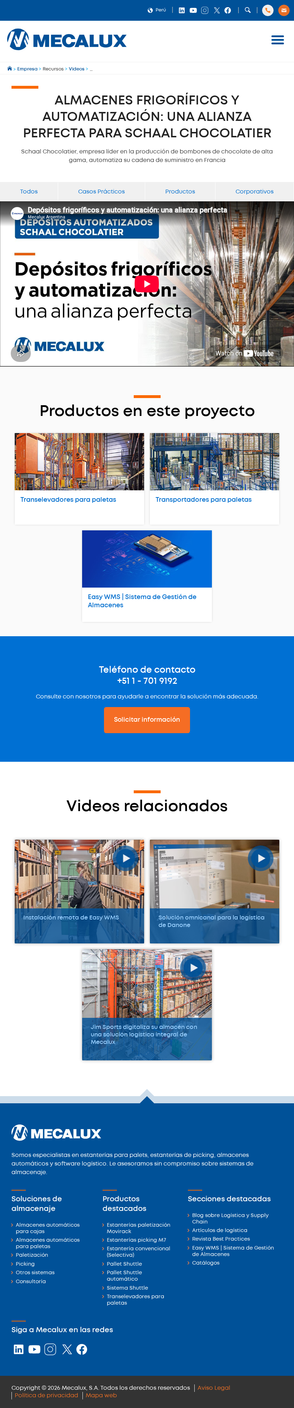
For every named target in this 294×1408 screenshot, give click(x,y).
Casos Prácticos (101, 192)
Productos (180, 192)
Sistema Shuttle (127, 1288)
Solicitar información (147, 720)
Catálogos (205, 1263)
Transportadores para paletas (204, 500)
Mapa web (101, 1395)
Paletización (32, 1255)
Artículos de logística (219, 1230)
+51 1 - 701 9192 (147, 681)
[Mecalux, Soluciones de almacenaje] (67, 52)
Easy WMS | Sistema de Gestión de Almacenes (142, 601)
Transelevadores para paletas (68, 500)
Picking (25, 1264)
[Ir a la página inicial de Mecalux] (10, 69)
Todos (29, 192)
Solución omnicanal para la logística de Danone (211, 921)
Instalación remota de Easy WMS (71, 918)
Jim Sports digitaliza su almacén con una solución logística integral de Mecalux (144, 1035)
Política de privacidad (46, 1395)
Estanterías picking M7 (136, 1240)
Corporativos (255, 192)
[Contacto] (284, 10)
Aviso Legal (214, 1388)
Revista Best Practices (221, 1239)
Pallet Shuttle (124, 1264)
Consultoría (31, 1282)
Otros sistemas (35, 1273)
